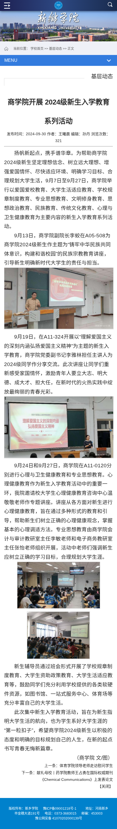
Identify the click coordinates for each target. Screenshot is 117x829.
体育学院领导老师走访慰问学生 (86, 765)
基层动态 (55, 49)
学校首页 (37, 49)
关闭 (105, 786)
